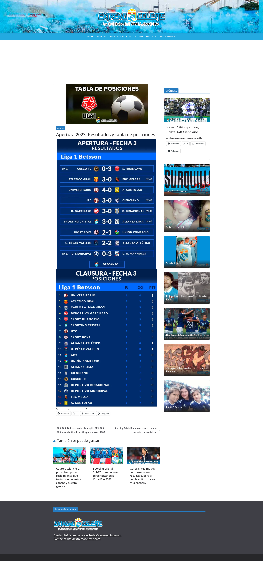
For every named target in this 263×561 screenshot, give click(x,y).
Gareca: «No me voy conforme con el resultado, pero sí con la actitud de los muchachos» (142, 476)
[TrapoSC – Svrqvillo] (187, 180)
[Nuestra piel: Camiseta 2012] (187, 324)
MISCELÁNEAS (166, 36)
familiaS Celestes (175, 407)
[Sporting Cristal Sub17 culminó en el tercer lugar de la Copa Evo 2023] (106, 448)
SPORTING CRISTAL (119, 36)
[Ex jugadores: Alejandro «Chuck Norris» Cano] (187, 288)
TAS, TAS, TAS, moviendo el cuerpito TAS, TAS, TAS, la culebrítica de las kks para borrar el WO (81, 430)
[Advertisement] (131, 61)
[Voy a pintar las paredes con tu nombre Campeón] (187, 360)
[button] (129, 37)
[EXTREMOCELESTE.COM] (78, 516)
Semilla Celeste (174, 263)
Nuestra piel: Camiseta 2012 (180, 335)
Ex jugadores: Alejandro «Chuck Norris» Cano (186, 298)
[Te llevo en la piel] (187, 216)
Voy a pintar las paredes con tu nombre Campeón (186, 370)
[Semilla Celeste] (187, 252)
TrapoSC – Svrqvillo (176, 191)
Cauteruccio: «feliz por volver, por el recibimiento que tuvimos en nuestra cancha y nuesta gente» (68, 477)
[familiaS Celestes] (187, 396)
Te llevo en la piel (175, 227)
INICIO (90, 36)
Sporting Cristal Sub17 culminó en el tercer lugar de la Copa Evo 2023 (105, 474)
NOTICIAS (101, 36)
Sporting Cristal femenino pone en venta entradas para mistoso (136, 430)
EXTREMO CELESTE (144, 36)
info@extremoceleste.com (83, 539)
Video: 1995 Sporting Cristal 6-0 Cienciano (182, 129)
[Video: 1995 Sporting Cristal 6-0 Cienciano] (187, 110)
